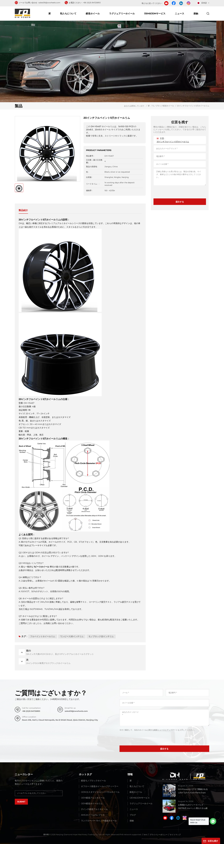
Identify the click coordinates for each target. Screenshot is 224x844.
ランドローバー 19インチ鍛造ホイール (99, 820)
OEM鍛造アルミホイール (93, 798)
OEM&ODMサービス (155, 13)
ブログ (133, 815)
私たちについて (68, 13)
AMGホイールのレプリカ (93, 815)
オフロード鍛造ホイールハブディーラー (99, 786)
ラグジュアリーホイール (122, 13)
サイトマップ (175, 834)
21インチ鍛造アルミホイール (94, 809)
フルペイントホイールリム (42, 636)
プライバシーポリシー (158, 834)
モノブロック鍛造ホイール (163, 106)
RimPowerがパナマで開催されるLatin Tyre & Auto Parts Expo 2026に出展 (193, 791)
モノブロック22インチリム (101, 636)
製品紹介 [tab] (23, 210)
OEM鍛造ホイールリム (92, 803)
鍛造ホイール (93, 13)
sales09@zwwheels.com (49, 2)
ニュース (179, 13)
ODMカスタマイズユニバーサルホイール (100, 792)
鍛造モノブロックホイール (93, 780)
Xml (145, 834)
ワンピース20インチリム (71, 636)
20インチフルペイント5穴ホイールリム (173, 141)
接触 (196, 13)
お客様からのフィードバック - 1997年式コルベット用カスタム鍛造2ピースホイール (193, 807)
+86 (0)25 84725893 (92, 2)
